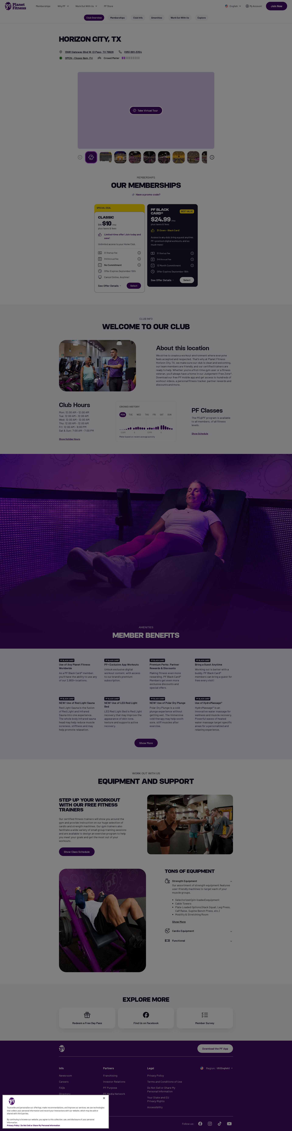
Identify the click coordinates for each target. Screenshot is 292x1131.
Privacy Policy (13, 1125)
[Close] (104, 1098)
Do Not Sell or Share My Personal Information (40, 1125)
